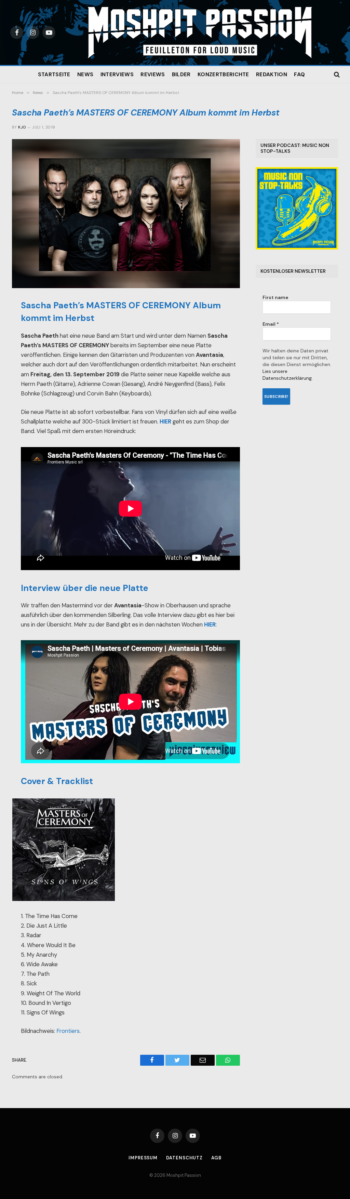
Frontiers (68, 1031)
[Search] (336, 74)
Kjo (22, 127)
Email (270, 324)
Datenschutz (184, 1158)
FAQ (299, 74)
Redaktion (271, 74)
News (85, 74)
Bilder (181, 74)
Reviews (152, 74)
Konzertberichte (223, 74)
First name (275, 297)
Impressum (143, 1158)
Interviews (117, 74)
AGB (216, 1158)
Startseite (54, 74)
